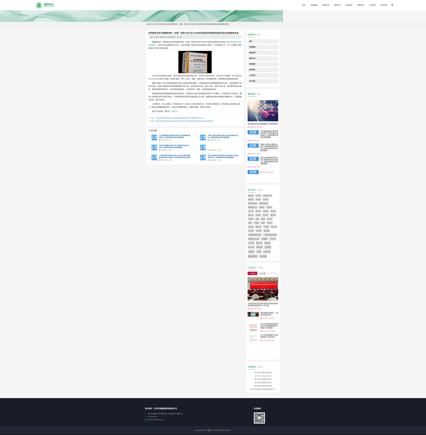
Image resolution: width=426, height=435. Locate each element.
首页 (150, 24)
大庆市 (259, 231)
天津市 (265, 200)
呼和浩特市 (263, 203)
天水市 (250, 211)
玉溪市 (250, 219)
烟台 (263, 223)
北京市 (258, 196)
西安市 (269, 223)
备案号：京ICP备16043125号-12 (219, 430)
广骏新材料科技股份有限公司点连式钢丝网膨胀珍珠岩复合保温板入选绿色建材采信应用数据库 (174, 157)
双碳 (250, 223)
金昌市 (265, 211)
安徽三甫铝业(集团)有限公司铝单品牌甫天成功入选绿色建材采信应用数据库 (269, 147)
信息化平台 (267, 196)
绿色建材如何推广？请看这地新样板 (269, 314)
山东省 (266, 251)
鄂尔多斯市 (252, 203)
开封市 (258, 200)
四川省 (251, 247)
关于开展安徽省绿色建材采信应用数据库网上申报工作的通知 (269, 326)
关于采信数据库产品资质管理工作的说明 (269, 336)
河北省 (263, 256)
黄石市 (273, 215)
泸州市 (273, 239)
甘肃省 (268, 247)
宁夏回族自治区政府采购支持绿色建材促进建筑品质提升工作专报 (263, 304)
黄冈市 (250, 200)
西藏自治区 (252, 207)
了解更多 (173, 111)
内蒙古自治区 (253, 239)
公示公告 (262, 273)
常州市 (269, 207)
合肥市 (251, 252)
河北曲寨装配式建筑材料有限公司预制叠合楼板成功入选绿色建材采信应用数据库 (269, 134)
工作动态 (252, 273)
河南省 (267, 243)
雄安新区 (252, 256)
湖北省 (259, 247)
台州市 (251, 231)
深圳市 (273, 211)
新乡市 (258, 211)
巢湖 (263, 219)
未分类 (155, 24)
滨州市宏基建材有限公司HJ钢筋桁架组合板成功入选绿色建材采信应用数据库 (269, 161)
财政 (257, 219)
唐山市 (259, 243)
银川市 (274, 227)
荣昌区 (250, 196)
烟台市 (250, 215)
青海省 (266, 231)
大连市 (251, 243)
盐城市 (261, 207)
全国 (259, 252)
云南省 (250, 227)
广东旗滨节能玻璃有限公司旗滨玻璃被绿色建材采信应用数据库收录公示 (179, 118)
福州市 (258, 227)
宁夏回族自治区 (254, 235)
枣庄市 (265, 215)
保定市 (258, 215)
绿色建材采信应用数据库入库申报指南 (263, 124)
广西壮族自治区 (270, 235)
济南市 (256, 223)
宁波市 (266, 227)
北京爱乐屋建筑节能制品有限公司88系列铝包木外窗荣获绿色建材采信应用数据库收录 (184, 121)
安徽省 (265, 239)
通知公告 (173, 37)
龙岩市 (269, 219)
